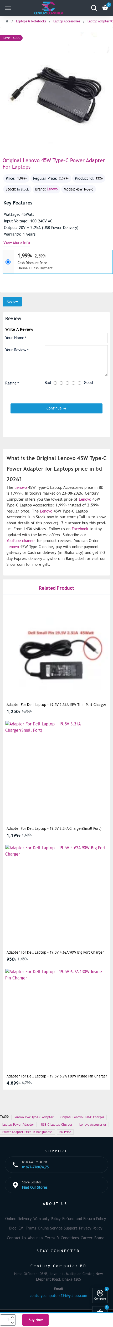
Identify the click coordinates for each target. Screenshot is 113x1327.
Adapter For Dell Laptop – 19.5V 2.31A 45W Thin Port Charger (56, 704)
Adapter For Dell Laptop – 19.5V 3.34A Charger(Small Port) (54, 828)
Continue (54, 408)
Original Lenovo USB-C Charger (82, 1117)
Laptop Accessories (66, 21)
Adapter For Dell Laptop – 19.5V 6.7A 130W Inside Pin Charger (57, 1076)
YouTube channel (21, 540)
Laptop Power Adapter (18, 1124)
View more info (16, 243)
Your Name (14, 337)
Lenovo (52, 189)
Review (12, 301)
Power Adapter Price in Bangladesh (27, 1132)
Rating (11, 383)
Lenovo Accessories (92, 1124)
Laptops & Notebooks (31, 21)
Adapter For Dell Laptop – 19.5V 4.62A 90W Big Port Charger (55, 952)
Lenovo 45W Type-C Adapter (34, 1117)
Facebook (80, 528)
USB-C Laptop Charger (57, 1124)
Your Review (15, 350)
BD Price (65, 1132)
